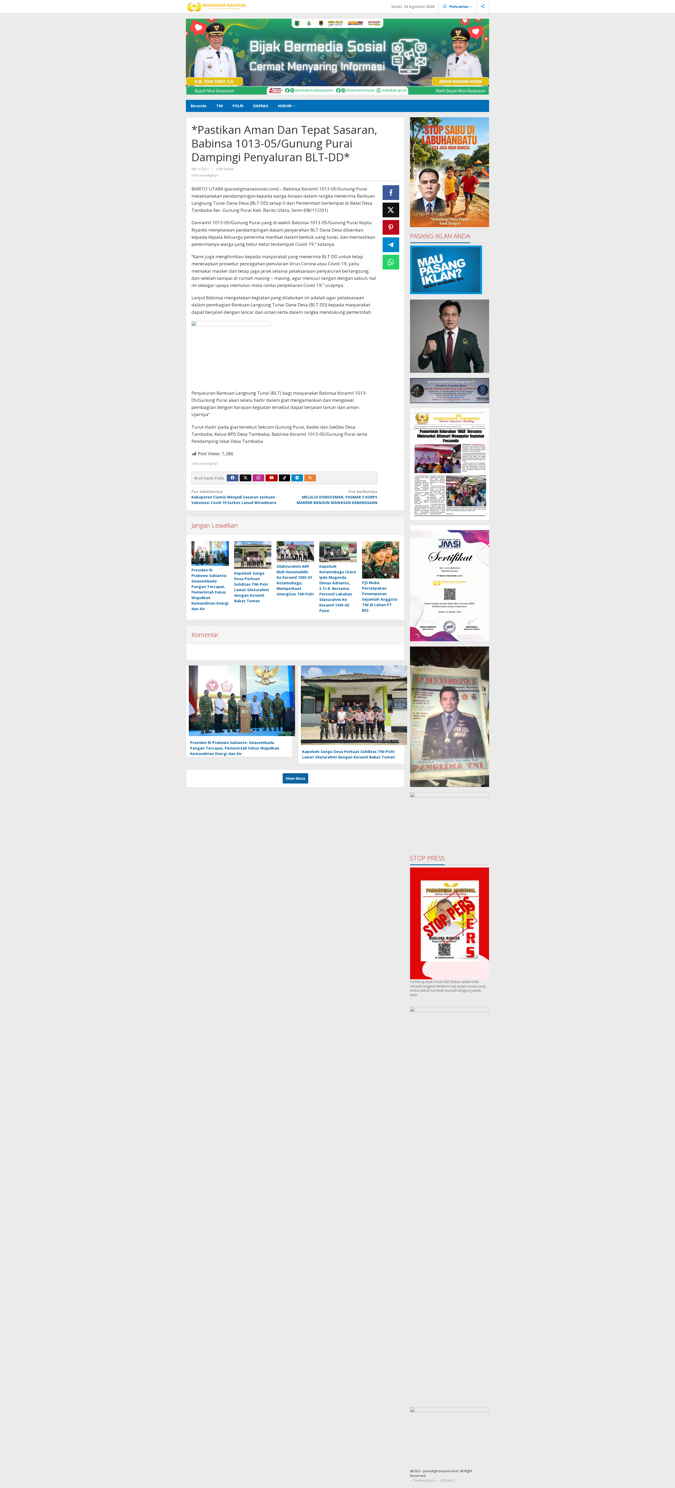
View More (295, 778)
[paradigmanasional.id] (217, 6)
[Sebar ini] (391, 192)
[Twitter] (245, 477)
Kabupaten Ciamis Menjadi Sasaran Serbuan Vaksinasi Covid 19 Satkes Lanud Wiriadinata (233, 497)
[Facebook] (232, 477)
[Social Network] (483, 6)
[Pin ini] (391, 227)
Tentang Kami (424, 1480)
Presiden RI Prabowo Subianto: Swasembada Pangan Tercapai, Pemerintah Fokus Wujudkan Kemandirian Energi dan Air (234, 748)
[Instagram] (258, 477)
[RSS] (310, 477)
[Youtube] (272, 477)
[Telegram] (297, 477)
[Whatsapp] (391, 262)
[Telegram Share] (391, 244)
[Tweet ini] (391, 210)
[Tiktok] (284, 477)
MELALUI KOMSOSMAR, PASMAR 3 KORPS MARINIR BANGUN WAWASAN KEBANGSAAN (337, 497)
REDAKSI (447, 1480)
